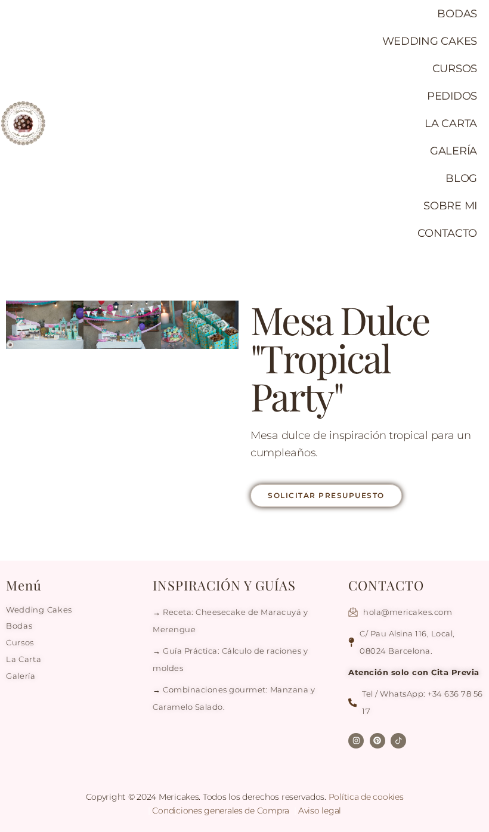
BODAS (457, 13)
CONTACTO (447, 233)
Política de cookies (366, 796)
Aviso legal (319, 810)
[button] (19, 324)
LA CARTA (451, 123)
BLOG (461, 178)
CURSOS (454, 68)
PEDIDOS (452, 96)
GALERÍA (453, 150)
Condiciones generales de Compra (221, 810)
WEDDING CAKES (430, 41)
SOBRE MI (450, 205)
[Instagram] (356, 741)
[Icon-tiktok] (398, 741)
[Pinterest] (377, 741)
